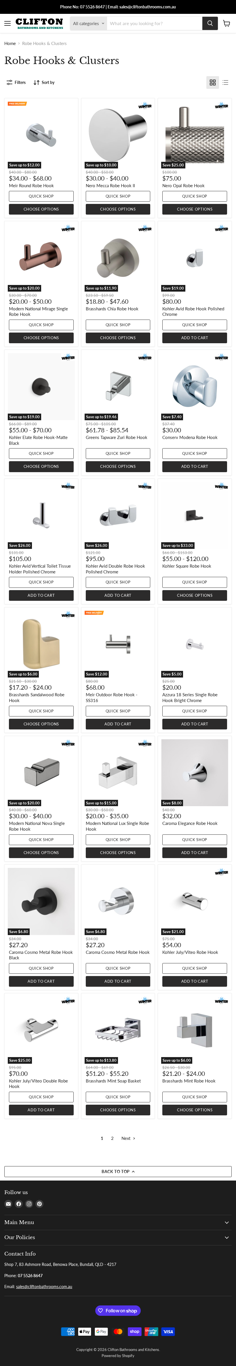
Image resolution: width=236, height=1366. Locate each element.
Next (126, 1138)
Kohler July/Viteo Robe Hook (190, 952)
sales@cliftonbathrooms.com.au (44, 1286)
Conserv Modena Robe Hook (190, 437)
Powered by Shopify (118, 1355)
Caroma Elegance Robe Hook (190, 823)
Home (10, 43)
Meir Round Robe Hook (31, 185)
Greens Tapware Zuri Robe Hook (116, 437)
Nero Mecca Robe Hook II (110, 185)
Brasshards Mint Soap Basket (113, 1080)
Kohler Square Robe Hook (186, 565)
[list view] (225, 82)
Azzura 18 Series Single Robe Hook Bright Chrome (190, 697)
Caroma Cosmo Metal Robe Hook (118, 952)
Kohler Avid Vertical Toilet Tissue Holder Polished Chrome (40, 568)
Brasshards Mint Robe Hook (189, 1080)
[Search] (210, 23)
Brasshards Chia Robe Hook (112, 308)
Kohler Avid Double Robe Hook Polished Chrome (115, 568)
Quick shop (41, 196)
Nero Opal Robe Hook (183, 185)
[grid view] (212, 82)
